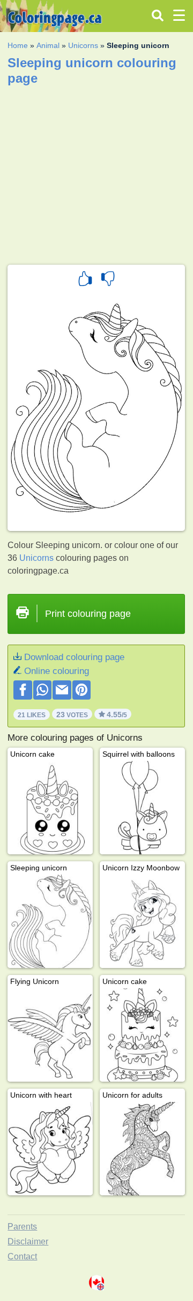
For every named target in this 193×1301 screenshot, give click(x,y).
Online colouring (56, 671)
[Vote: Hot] (85, 280)
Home (18, 45)
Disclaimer (28, 1241)
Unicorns (83, 45)
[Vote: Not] (107, 280)
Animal (48, 45)
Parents (22, 1226)
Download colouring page (74, 657)
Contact (22, 1256)
